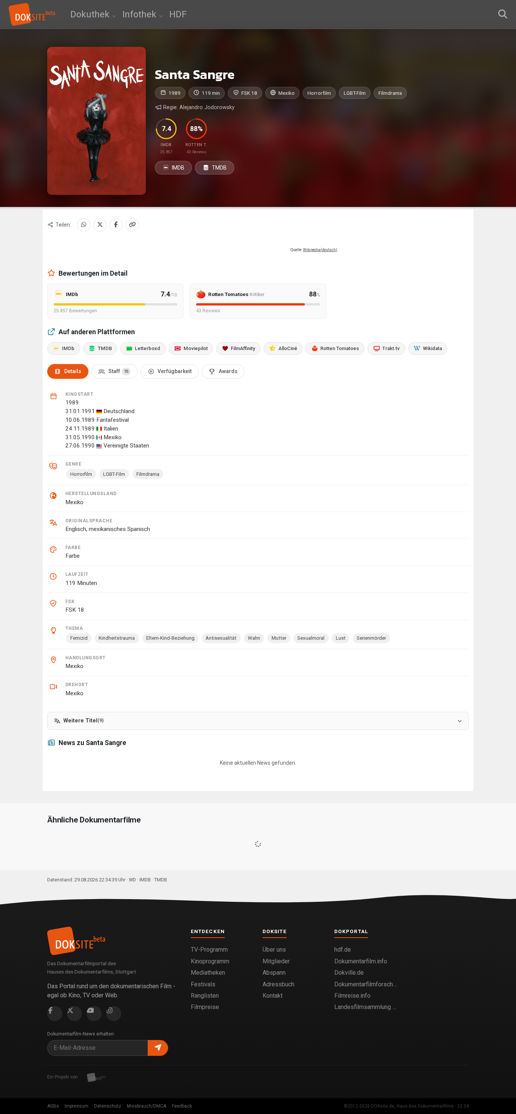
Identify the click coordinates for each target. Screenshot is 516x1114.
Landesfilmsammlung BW (365, 1007)
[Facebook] (116, 224)
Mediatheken (208, 972)
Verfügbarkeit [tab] (175, 371)
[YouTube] (94, 1013)
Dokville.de (349, 972)
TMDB (219, 168)
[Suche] (502, 14)
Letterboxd (147, 348)
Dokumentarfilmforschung (365, 984)
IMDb (68, 348)
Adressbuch (278, 984)
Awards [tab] (228, 371)
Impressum (76, 1106)
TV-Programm (209, 949)
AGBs (53, 1106)
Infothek (140, 14)
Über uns (274, 949)
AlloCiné (287, 348)
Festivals (203, 984)
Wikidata (432, 348)
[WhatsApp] (83, 224)
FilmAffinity (243, 348)
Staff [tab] (118, 371)
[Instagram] (113, 1013)
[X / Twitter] (100, 224)
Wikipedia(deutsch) (320, 250)
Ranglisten (205, 995)
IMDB (177, 168)
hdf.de (342, 949)
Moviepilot (196, 348)
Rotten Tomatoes (339, 348)
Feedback (182, 1106)
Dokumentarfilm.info (360, 961)
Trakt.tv (391, 348)
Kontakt (273, 995)
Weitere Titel (83, 720)
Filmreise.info (352, 995)
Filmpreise (205, 1007)
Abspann (274, 972)
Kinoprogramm (210, 961)
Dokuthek (91, 14)
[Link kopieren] (132, 224)
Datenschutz (107, 1106)
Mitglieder (276, 961)
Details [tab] (72, 371)
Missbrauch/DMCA (146, 1106)
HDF (178, 14)
